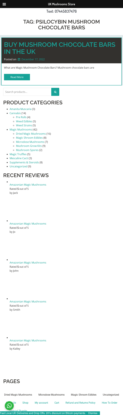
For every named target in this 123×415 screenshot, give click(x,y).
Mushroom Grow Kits (29, 146)
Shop (25, 402)
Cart (56, 402)
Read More (17, 77)
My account (41, 402)
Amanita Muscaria (20, 109)
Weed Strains (24, 125)
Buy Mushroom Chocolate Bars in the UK (59, 48)
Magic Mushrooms (21, 129)
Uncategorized (18, 166)
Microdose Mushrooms (30, 142)
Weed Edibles (24, 121)
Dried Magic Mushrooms (31, 133)
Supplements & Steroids (24, 162)
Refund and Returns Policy (80, 402)
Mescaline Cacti (19, 158)
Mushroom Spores (27, 150)
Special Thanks (18, 411)
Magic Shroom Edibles (29, 137)
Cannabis (15, 113)
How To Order (109, 402)
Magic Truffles (18, 154)
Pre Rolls (21, 117)
